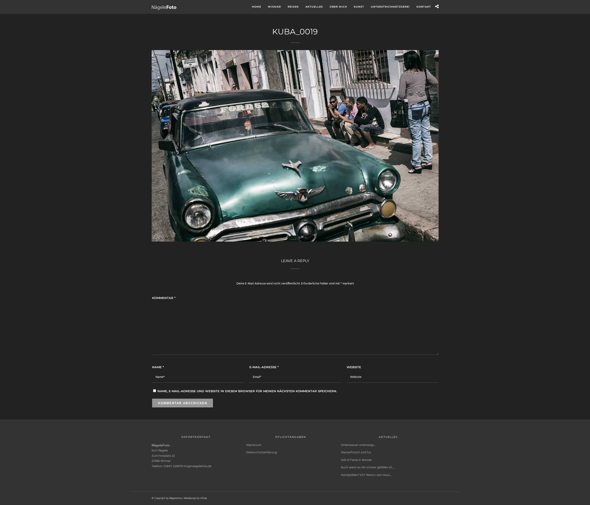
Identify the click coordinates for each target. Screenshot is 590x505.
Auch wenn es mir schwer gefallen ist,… (368, 467)
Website (354, 367)
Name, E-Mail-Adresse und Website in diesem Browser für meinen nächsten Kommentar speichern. (247, 391)
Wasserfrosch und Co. (356, 452)
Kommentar (163, 298)
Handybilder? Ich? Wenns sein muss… (366, 475)
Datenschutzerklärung (261, 452)
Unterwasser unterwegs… (358, 445)
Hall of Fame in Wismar (356, 460)
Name (158, 367)
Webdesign (190, 498)
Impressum (253, 445)
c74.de (203, 498)
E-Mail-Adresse (264, 367)
